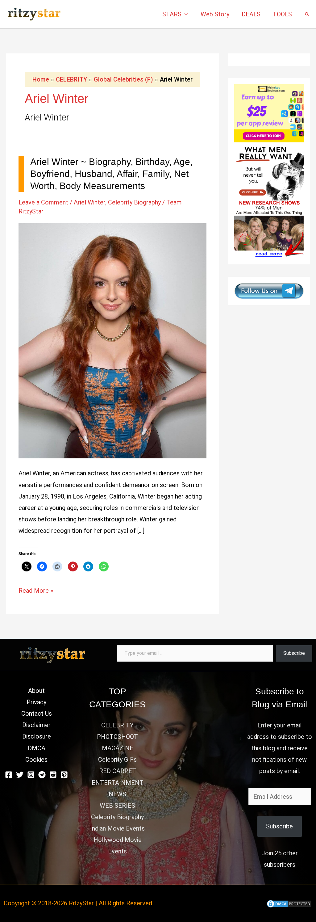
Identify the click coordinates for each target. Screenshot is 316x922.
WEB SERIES (117, 805)
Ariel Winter (89, 202)
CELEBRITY (117, 725)
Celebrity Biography (134, 202)
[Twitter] (19, 774)
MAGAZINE (117, 748)
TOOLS (282, 14)
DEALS (251, 14)
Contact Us (36, 713)
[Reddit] (53, 774)
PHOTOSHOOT (117, 736)
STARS (171, 14)
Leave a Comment (43, 202)
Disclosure (36, 736)
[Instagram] (31, 774)
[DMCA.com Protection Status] (289, 903)
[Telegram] (42, 774)
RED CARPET (117, 771)
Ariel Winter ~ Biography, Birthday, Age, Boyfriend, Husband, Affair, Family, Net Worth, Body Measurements (111, 174)
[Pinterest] (64, 774)
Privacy (36, 702)
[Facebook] (8, 774)
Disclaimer (36, 725)
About (36, 690)
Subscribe (294, 653)
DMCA (36, 748)
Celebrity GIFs (117, 759)
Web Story (215, 14)
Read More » (36, 591)
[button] (307, 14)
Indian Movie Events (117, 828)
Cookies (36, 759)
